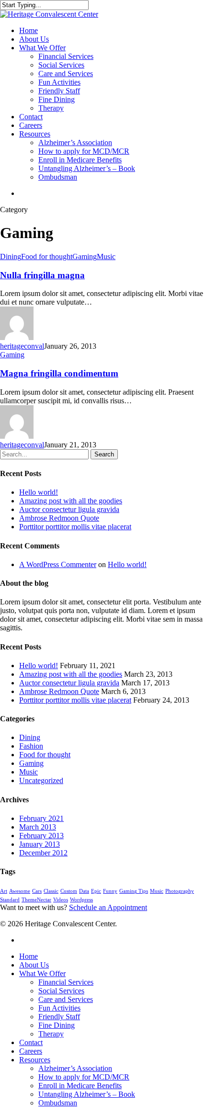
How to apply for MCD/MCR (83, 151)
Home (28, 30)
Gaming (84, 256)
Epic (96, 891)
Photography (179, 891)
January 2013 (39, 844)
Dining (10, 256)
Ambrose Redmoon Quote (59, 518)
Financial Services (65, 56)
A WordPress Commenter (57, 564)
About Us (34, 39)
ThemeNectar (36, 899)
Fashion (31, 746)
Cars (37, 891)
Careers (30, 125)
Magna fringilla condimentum (59, 373)
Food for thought (46, 256)
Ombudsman (57, 177)
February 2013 (41, 835)
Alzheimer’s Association (75, 142)
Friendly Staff (59, 91)
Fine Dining (56, 99)
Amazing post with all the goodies (70, 501)
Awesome (19, 891)
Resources (34, 134)
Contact (31, 117)
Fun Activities (59, 82)
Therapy (51, 108)
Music (106, 256)
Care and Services (65, 73)
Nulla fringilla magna (42, 275)
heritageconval (22, 346)
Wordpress (81, 899)
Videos (60, 899)
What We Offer (42, 48)
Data (84, 891)
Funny (110, 891)
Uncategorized (41, 780)
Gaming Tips (133, 891)
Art (3, 891)
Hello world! (38, 492)
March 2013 (37, 827)
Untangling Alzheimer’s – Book (86, 168)
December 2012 (43, 853)
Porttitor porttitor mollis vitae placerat (75, 527)
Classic (51, 891)
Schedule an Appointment (108, 907)
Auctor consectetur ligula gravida (69, 509)
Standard (10, 899)
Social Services (61, 65)
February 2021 (41, 818)
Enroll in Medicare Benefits (80, 160)
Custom (68, 891)
